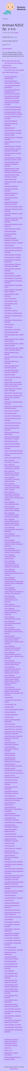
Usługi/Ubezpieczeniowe (11, 903)
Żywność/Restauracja (10, 964)
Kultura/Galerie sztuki (10, 301)
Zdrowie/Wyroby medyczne (12, 917)
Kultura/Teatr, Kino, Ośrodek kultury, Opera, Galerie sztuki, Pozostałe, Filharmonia (13, 384)
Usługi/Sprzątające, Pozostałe (13, 898)
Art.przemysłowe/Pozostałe (12, 107)
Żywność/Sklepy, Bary (11, 973)
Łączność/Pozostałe (10, 413)
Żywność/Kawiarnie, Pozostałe (13, 950)
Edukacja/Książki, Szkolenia (12, 146)
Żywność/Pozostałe (10, 961)
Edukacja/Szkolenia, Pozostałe (13, 242)
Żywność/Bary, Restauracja (12, 940)
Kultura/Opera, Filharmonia (12, 329)
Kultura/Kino (8, 308)
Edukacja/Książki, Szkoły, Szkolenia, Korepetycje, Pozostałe (11, 164)
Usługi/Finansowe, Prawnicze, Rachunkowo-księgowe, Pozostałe (13, 738)
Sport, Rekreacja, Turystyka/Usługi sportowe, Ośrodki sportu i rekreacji (12, 648)
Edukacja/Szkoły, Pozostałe (12, 254)
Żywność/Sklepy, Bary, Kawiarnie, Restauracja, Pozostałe (11, 991)
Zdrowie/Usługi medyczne (12, 61)
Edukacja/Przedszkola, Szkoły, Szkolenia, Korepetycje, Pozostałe (13, 219)
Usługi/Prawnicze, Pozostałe (13, 848)
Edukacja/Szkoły (9, 245)
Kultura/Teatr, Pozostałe (11, 410)
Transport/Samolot (10, 712)
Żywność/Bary (8, 919)
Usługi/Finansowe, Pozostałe (13, 726)
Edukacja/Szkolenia (10, 231)
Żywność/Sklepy (9, 971)
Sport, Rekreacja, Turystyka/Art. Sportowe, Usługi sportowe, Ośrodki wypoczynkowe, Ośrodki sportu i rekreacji (13, 495)
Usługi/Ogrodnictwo (10, 834)
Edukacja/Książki (9, 128)
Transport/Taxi (8, 717)
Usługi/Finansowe (9, 724)
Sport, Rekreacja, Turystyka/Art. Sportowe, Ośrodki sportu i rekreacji (12, 466)
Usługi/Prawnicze (9, 846)
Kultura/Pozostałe (9, 374)
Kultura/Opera (8, 327)
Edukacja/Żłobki (9, 273)
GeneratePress (14, 1068)
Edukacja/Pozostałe (10, 179)
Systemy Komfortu (21, 8)
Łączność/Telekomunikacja (12, 416)
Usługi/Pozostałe (9, 843)
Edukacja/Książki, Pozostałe (12, 130)
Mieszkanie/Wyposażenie (12, 443)
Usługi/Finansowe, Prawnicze (13, 729)
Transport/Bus (8, 697)
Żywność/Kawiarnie (10, 947)
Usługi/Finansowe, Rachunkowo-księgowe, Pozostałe (11, 748)
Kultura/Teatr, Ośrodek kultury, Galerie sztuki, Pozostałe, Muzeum (13, 397)
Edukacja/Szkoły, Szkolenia (12, 257)
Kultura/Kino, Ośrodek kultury (13, 313)
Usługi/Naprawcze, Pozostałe (13, 822)
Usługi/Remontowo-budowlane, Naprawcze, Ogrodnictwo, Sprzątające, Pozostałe (14, 877)
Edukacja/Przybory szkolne (12, 229)
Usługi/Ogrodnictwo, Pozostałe (13, 836)
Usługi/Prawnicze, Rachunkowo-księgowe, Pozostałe (11, 857)
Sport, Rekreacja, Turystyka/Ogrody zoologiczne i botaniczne (13, 529)
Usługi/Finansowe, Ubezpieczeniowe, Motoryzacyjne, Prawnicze (12, 759)
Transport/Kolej (9, 707)
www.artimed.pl (7, 48)
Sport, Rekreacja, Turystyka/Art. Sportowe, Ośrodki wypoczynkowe (12, 473)
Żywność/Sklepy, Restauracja (13, 1027)
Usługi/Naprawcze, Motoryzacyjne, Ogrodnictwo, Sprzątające (13, 809)
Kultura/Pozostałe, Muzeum (12, 377)
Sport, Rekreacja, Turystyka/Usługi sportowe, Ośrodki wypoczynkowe (12, 662)
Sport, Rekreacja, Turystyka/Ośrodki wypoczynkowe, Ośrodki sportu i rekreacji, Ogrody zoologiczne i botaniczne (14, 581)
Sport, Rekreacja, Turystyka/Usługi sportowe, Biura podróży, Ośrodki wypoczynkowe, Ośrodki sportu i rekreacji (13, 639)
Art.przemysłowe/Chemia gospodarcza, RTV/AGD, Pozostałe (12, 102)
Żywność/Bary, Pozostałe (12, 938)
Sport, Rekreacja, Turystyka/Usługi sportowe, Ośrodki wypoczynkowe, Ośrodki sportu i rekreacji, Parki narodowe (13, 691)
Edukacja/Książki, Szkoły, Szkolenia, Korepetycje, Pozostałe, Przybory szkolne (12, 170)
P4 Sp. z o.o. (8, 1050)
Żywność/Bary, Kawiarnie (12, 922)
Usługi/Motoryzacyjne (10, 780)
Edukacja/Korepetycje (10, 121)
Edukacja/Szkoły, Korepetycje (13, 248)
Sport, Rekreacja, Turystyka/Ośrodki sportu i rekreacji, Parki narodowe (12, 550)
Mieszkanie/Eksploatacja (11, 425)
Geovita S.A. (8, 1048)
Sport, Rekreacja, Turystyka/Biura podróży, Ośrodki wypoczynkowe (11, 514)
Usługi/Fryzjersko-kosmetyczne (13, 773)
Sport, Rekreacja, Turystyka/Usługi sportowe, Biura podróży (12, 623)
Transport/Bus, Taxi (10, 704)
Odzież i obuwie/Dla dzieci (12, 457)
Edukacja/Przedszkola (11, 186)
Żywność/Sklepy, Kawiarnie (12, 1009)
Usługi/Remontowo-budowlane (13, 868)
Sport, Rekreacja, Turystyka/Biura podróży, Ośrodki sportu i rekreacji (11, 508)
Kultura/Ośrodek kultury (11, 332)
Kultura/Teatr (8, 379)
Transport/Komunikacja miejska (13, 709)
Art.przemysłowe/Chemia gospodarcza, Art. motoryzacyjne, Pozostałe (12, 91)
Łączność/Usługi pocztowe (12, 423)
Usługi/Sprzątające (10, 895)
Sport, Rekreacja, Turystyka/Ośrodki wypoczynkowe (9, 556)
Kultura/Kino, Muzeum (11, 310)
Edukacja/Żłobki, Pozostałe (12, 275)
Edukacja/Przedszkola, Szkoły (13, 206)
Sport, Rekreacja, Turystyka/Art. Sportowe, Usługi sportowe (12, 479)
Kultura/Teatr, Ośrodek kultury (13, 393)
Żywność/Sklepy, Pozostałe (12, 1024)
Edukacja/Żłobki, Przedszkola (13, 278)
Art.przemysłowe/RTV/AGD (12, 109)
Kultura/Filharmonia (10, 298)
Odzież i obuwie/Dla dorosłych (13, 450)
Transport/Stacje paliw (11, 714)
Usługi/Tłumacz (9, 900)
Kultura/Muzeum (9, 324)
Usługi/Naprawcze (9, 795)
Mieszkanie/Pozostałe (11, 441)
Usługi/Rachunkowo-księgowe (13, 861)
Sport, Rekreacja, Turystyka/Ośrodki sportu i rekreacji (12, 535)
